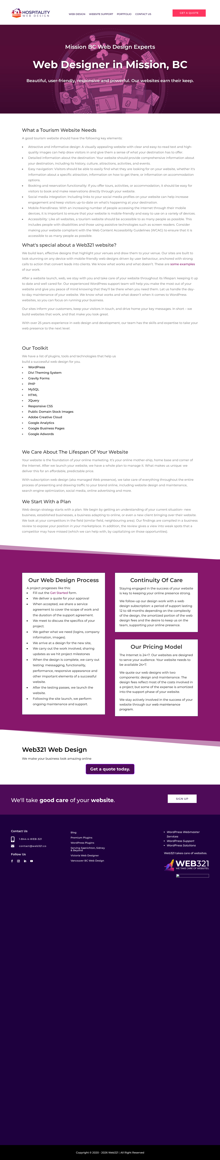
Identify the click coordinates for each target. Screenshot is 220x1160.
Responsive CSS (40, 406)
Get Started (59, 593)
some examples (182, 264)
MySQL (33, 389)
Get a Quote (189, 12)
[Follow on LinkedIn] (25, 861)
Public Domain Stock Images (50, 412)
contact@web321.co (32, 846)
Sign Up (182, 798)
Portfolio (124, 14)
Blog (73, 832)
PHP (31, 384)
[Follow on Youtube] (31, 861)
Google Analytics (41, 423)
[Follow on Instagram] (18, 861)
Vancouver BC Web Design (87, 860)
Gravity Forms (39, 378)
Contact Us (143, 14)
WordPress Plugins (82, 843)
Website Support (101, 14)
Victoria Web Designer (85, 855)
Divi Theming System (45, 373)
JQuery (33, 400)
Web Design (77, 14)
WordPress (36, 367)
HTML (32, 395)
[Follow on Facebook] (11, 861)
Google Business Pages (46, 428)
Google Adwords (41, 434)
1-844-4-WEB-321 (30, 839)
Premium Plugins (81, 837)
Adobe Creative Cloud (45, 417)
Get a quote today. (110, 769)
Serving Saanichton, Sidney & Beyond (88, 849)
